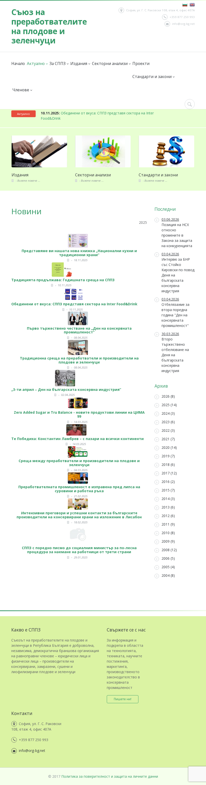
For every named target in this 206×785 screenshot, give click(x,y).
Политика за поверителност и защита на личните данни (109, 776)
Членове (21, 90)
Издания (79, 63)
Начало (18, 63)
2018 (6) (168, 464)
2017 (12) (169, 473)
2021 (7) (168, 439)
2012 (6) (168, 515)
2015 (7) (168, 490)
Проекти (140, 63)
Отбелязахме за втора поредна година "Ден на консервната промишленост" (175, 312)
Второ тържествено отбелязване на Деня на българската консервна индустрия (175, 352)
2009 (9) (168, 541)
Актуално (36, 63)
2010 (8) (168, 532)
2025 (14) (169, 404)
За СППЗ (57, 63)
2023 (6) (168, 421)
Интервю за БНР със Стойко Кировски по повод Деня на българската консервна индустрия (178, 272)
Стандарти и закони (152, 76)
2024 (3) (168, 413)
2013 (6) (168, 507)
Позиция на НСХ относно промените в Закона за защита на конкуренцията (177, 232)
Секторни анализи (110, 63)
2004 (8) (168, 575)
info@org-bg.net (183, 24)
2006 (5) (168, 558)
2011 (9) (168, 524)
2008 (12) (169, 549)
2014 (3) (168, 498)
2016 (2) (168, 481)
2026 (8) (168, 396)
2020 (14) (169, 447)
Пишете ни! (122, 699)
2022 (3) (168, 430)
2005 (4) (168, 566)
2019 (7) (168, 456)
